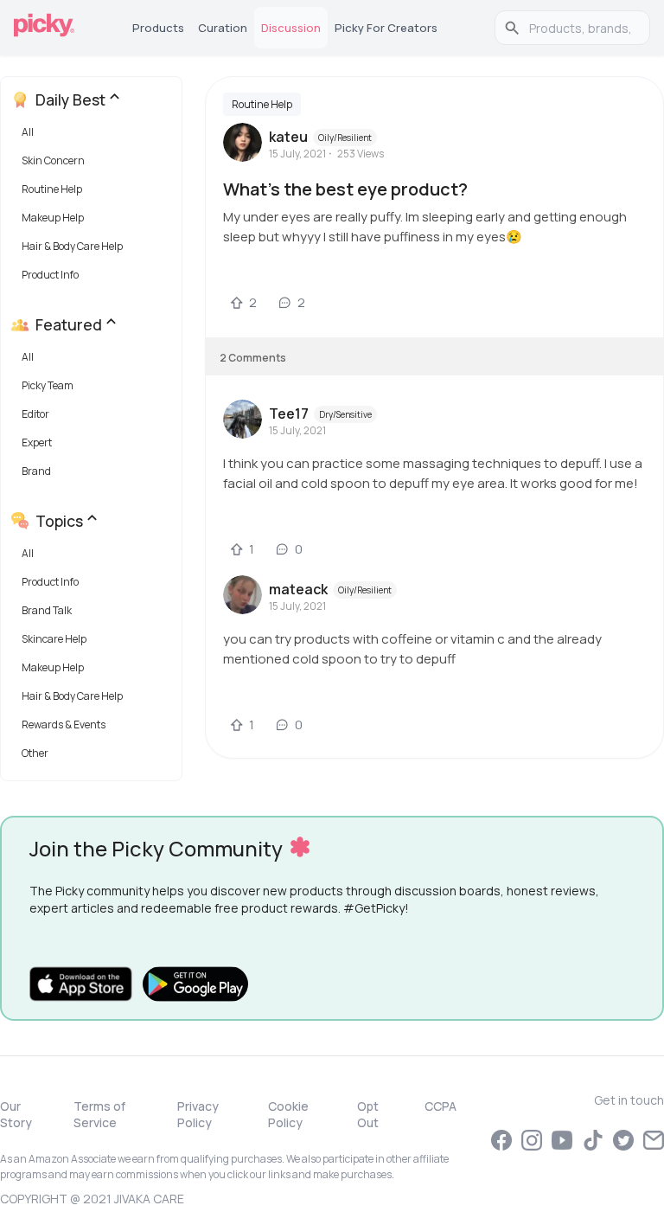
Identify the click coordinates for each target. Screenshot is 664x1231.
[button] (95, 136)
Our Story (16, 1114)
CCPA (440, 1106)
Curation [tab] (222, 27)
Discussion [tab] (291, 27)
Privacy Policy (198, 1114)
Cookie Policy (288, 1114)
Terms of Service (99, 1114)
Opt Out (368, 1114)
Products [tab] (158, 27)
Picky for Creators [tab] (386, 27)
